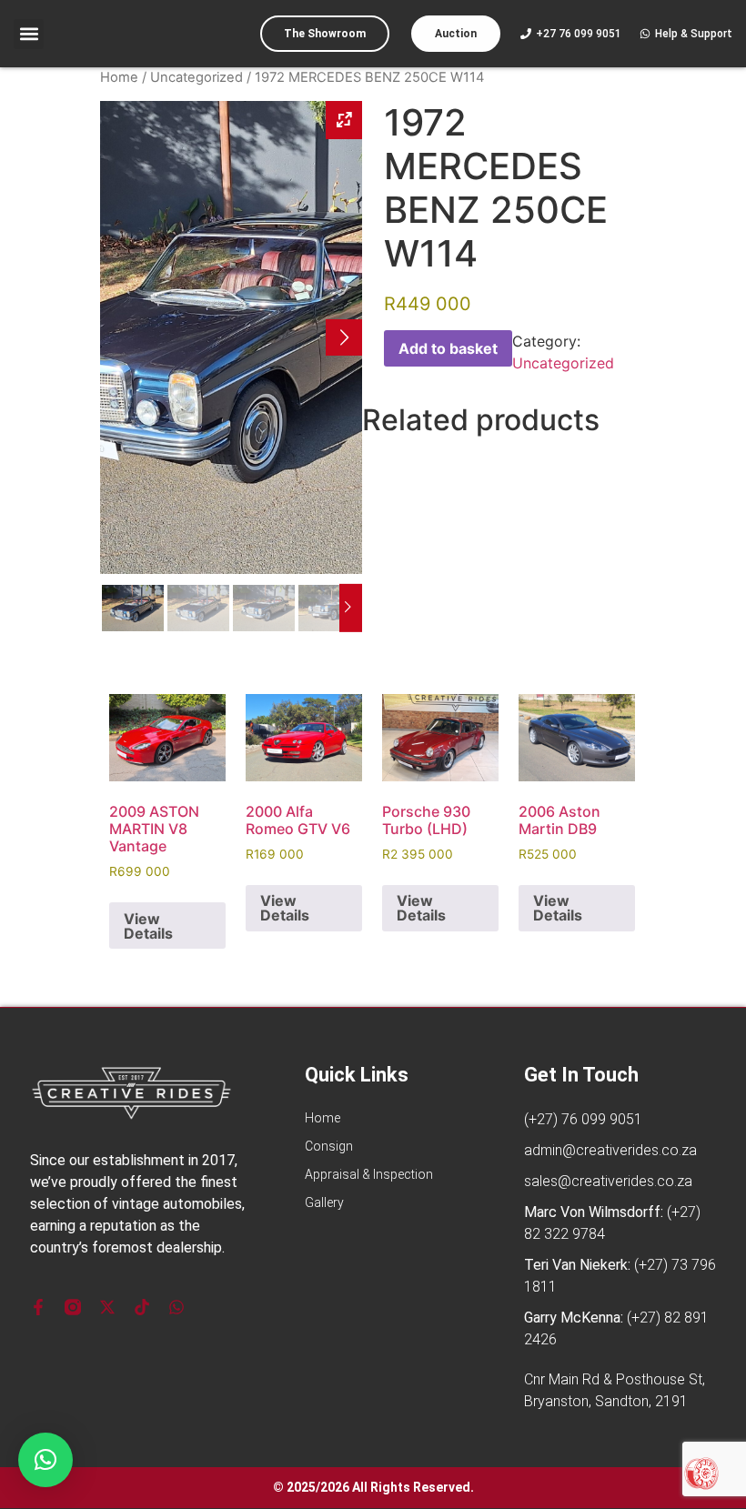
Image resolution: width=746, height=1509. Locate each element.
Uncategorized (196, 77)
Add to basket (448, 348)
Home (119, 77)
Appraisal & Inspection (369, 1174)
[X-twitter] (107, 1307)
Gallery (324, 1202)
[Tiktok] (142, 1307)
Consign (329, 1146)
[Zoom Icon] (344, 120)
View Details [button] (148, 926)
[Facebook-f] (38, 1307)
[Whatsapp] (176, 1307)
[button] (29, 34)
